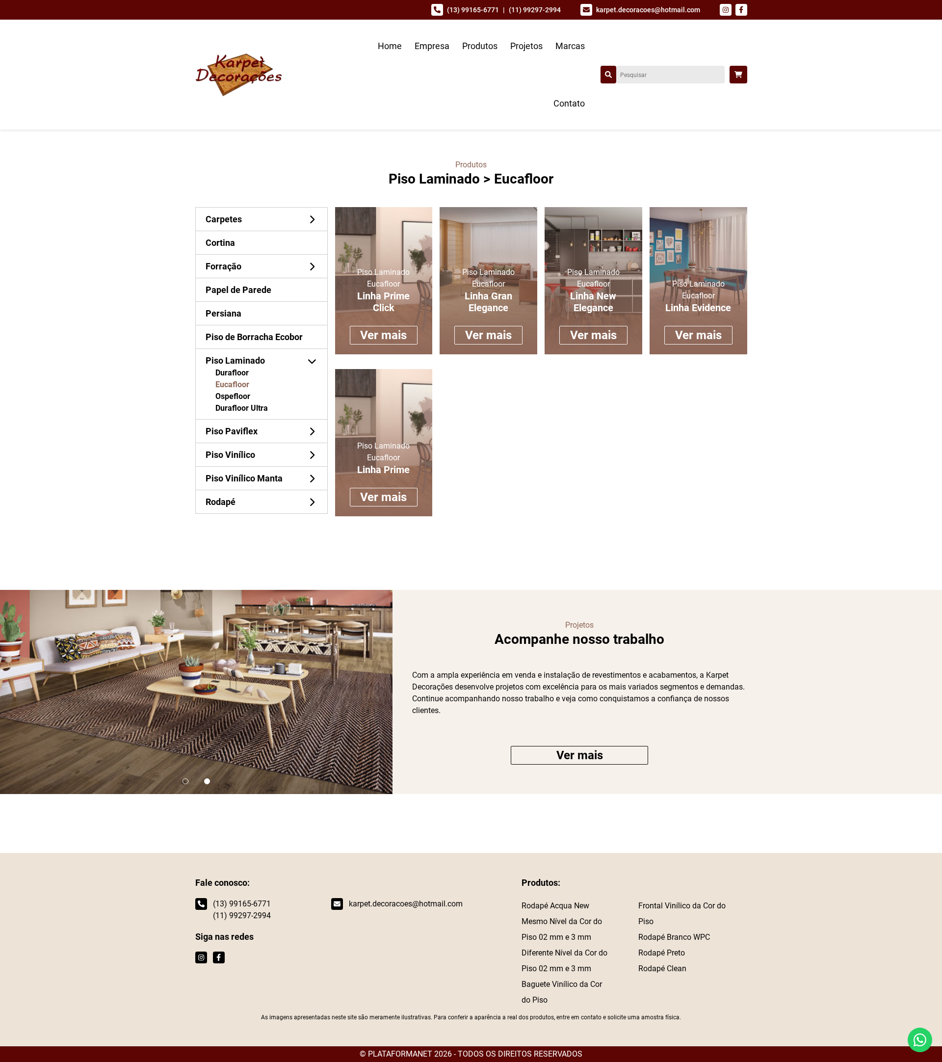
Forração (223, 266)
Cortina (220, 243)
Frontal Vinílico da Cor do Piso (682, 913)
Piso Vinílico (230, 455)
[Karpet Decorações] (238, 74)
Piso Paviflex (232, 431)
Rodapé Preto (661, 952)
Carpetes (224, 219)
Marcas (570, 46)
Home (390, 46)
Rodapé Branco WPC (674, 937)
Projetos (526, 46)
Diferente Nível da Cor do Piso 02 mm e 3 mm (564, 960)
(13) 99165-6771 (473, 10)
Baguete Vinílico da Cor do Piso (562, 992)
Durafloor (232, 372)
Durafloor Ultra (241, 408)
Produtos (479, 46)
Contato (569, 103)
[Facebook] (741, 10)
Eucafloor (232, 384)
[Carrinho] (738, 74)
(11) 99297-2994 (535, 10)
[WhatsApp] (920, 1040)
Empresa (432, 46)
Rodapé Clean (662, 968)
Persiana (223, 313)
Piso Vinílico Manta (244, 478)
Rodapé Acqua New (555, 905)
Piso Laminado (434, 179)
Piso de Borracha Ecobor (254, 337)
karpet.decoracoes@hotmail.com (648, 10)
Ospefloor (232, 396)
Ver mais (383, 335)
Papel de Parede (238, 290)
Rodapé (221, 502)
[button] (185, 781)
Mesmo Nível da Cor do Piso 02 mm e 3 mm (562, 929)
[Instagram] (726, 10)
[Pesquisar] (609, 74)
